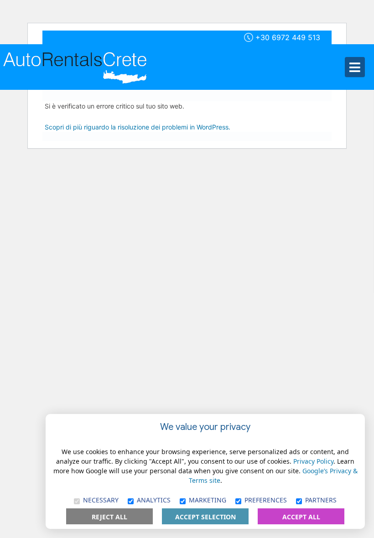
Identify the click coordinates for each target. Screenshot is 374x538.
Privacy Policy (313, 461)
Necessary (101, 500)
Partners (321, 500)
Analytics (154, 500)
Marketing (207, 500)
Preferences (265, 500)
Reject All (109, 516)
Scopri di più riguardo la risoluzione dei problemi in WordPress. (137, 127)
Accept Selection (205, 516)
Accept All (301, 516)
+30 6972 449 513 (287, 37)
